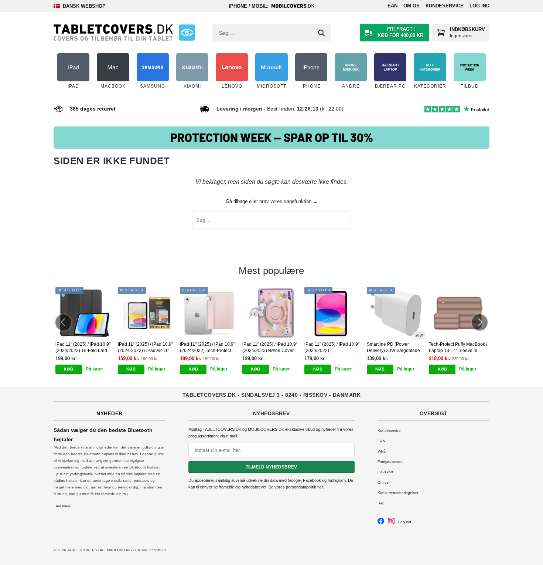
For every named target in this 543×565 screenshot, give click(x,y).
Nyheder (109, 413)
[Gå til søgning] (321, 33)
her (320, 487)
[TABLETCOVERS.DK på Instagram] (391, 523)
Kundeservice (445, 6)
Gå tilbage (236, 201)
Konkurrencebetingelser (398, 493)
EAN (392, 6)
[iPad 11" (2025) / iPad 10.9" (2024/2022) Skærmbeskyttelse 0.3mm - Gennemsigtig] (333, 313)
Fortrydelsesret (390, 462)
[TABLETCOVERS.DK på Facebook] (381, 523)
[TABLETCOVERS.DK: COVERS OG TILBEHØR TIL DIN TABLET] (113, 32)
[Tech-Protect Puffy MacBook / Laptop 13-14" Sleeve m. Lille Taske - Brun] (458, 313)
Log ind (479, 6)
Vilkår (382, 451)
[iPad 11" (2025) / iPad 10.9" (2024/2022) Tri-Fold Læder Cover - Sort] (84, 313)
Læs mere (62, 506)
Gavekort (385, 472)
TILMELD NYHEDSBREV (271, 467)
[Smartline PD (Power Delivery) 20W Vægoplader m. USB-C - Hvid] (396, 313)
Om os (411, 6)
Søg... (383, 503)
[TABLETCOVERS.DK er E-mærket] (187, 32)
